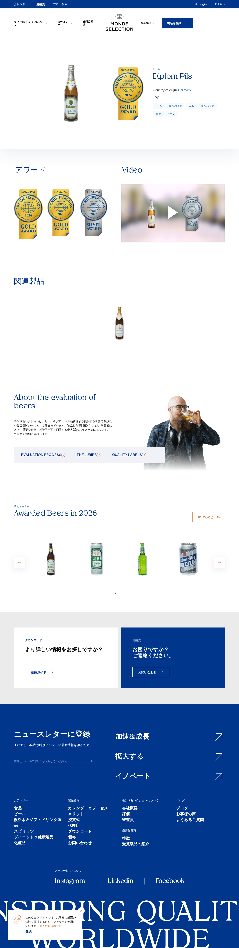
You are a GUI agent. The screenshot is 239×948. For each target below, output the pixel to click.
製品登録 (146, 22)
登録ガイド (38, 672)
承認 (28, 932)
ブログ (180, 800)
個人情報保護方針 (50, 926)
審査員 (128, 820)
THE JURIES (87, 455)
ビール (159, 106)
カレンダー (21, 4)
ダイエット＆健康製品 (33, 837)
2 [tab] (119, 593)
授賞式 (74, 820)
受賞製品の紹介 (135, 844)
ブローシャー (61, 4)
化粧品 (20, 843)
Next (219, 562)
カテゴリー (63, 23)
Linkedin (120, 881)
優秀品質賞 (88, 23)
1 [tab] (115, 593)
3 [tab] (123, 593)
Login (203, 4)
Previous (19, 562)
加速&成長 (132, 737)
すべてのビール (209, 517)
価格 (72, 837)
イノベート (133, 777)
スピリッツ (24, 831)
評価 (126, 814)
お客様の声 (186, 814)
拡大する (129, 757)
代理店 (74, 826)
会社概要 (130, 808)
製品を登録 (174, 23)
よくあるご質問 (190, 820)
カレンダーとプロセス (88, 808)
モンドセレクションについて (28, 23)
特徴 (126, 838)
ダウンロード (80, 831)
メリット (76, 814)
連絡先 (40, 4)
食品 (18, 808)
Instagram (70, 881)
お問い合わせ (147, 672)
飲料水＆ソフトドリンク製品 (37, 823)
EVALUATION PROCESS (41, 455)
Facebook (170, 881)
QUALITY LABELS (127, 455)
